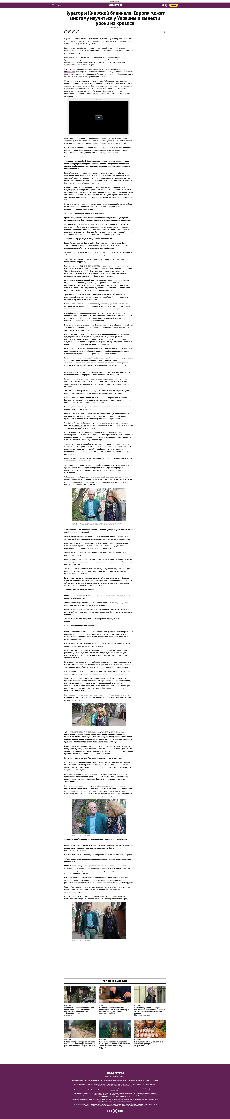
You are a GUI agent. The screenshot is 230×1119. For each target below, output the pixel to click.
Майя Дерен (101, 569)
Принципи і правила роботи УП (139, 1080)
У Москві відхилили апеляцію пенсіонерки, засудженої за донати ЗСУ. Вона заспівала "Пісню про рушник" (149, 1011)
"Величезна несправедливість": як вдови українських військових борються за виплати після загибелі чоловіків (79, 1011)
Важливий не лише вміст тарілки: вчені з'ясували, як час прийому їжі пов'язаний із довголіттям (114, 1010)
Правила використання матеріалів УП (115, 1080)
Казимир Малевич (88, 569)
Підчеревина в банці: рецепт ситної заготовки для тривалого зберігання (149, 1044)
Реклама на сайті (77, 1080)
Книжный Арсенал (74, 791)
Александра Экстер (78, 571)
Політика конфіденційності (93, 1080)
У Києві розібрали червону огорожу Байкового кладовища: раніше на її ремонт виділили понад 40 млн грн (79, 1044)
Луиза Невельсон (94, 571)
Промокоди (154, 1080)
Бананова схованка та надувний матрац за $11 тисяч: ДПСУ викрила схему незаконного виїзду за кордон (114, 1045)
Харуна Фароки (79, 425)
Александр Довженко (116, 569)
